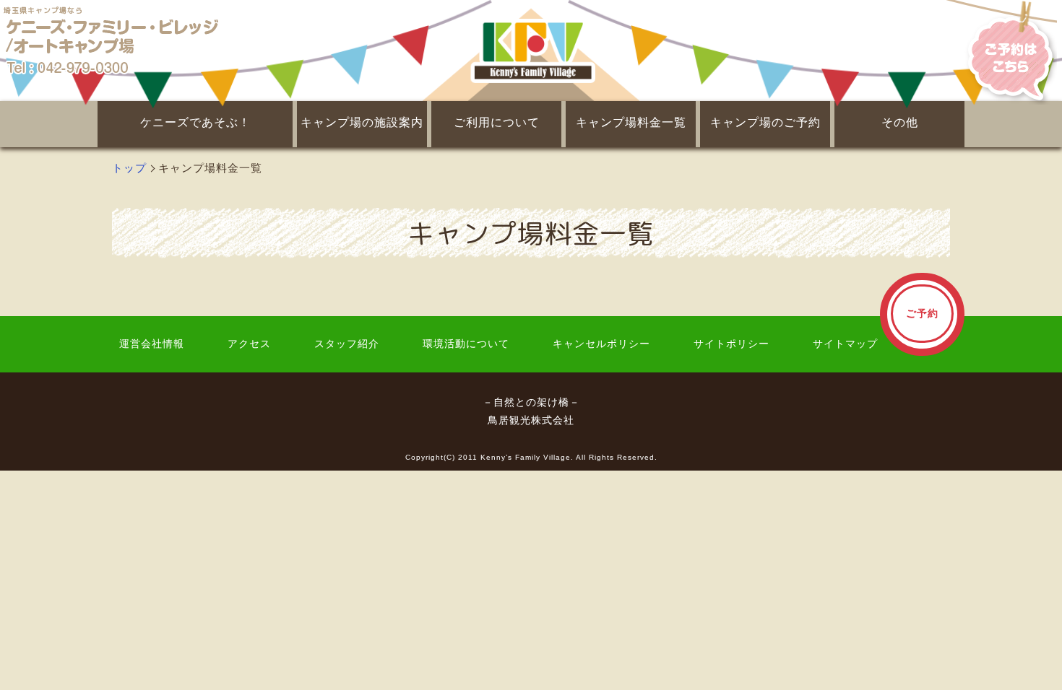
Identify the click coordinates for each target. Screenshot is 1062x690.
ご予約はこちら (1004, 50)
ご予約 (922, 313)
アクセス (249, 344)
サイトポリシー (731, 344)
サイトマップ (845, 344)
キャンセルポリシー (601, 344)
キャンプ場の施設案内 (362, 122)
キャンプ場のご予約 (765, 122)
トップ (129, 168)
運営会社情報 (151, 344)
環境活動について (466, 344)
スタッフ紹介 (346, 344)
